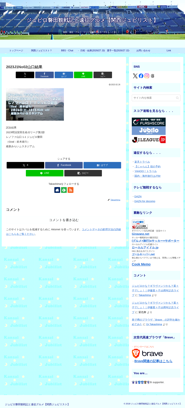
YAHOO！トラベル (146, 171)
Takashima (144, 295)
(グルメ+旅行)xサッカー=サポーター (155, 240)
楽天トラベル (142, 161)
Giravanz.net (140, 233)
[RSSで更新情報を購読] (70, 190)
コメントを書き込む (64, 220)
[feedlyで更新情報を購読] (64, 190)
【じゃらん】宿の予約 (148, 166)
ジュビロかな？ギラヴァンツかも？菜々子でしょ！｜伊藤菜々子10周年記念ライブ (155, 290)
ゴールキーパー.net (143, 254)
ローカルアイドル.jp (145, 247)
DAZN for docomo (144, 201)
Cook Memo (141, 264)
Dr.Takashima (154, 324)
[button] (103, 75)
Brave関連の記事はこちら (153, 361)
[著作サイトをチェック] (57, 190)
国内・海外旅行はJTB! (147, 176)
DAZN (137, 196)
